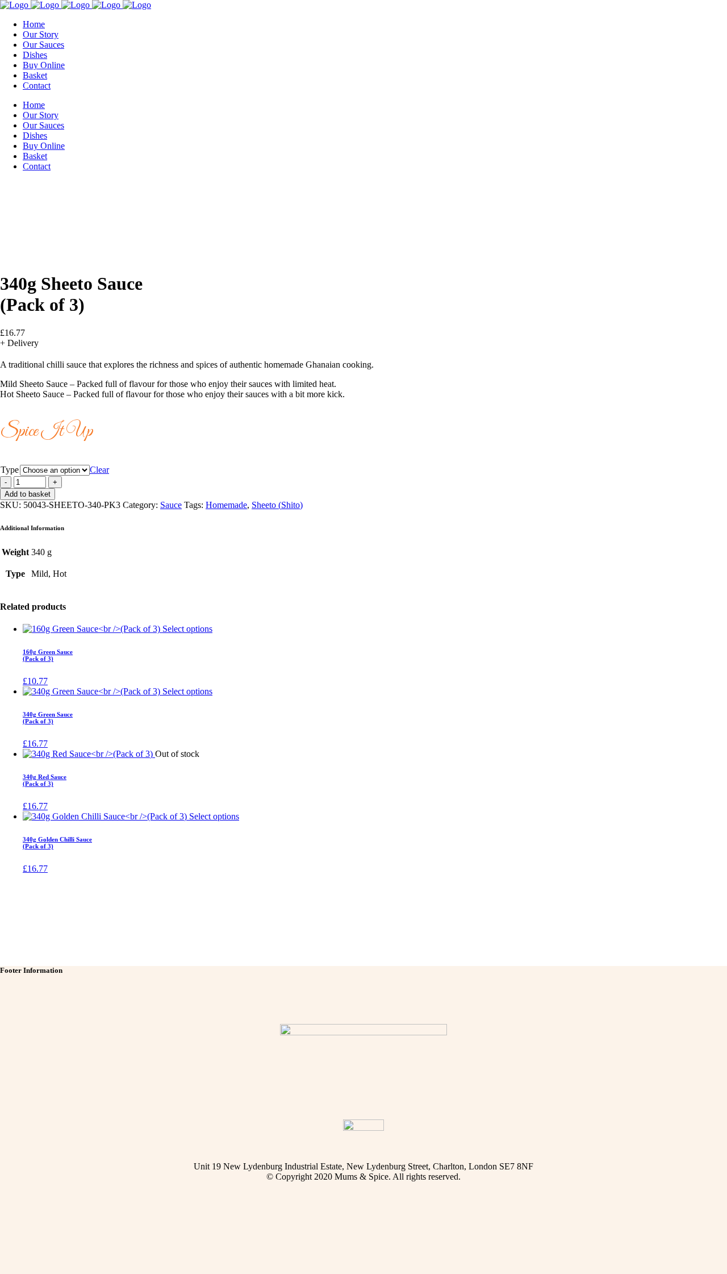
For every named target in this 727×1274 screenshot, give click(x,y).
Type (10, 469)
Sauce (171, 505)
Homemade (226, 505)
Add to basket (28, 494)
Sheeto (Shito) (277, 505)
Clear (99, 469)
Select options (187, 629)
